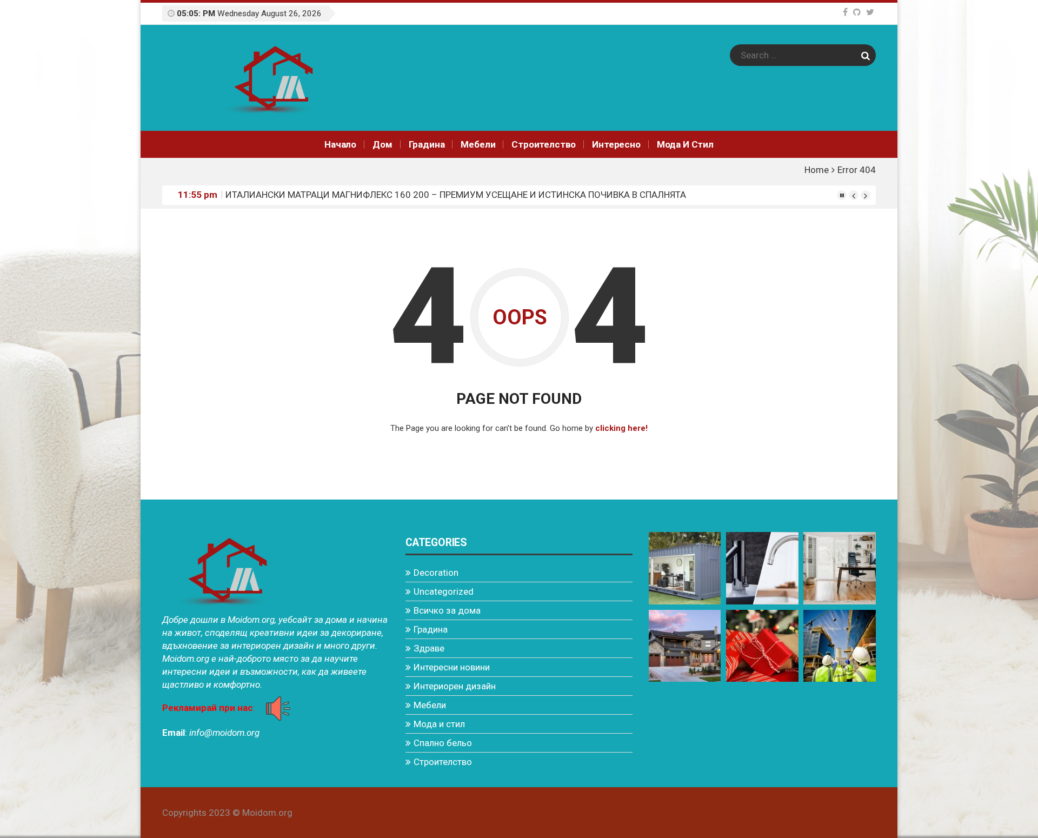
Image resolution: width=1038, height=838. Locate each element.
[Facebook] (845, 12)
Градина (427, 144)
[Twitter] (870, 12)
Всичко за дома (447, 610)
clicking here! (621, 428)
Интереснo (616, 144)
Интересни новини (452, 667)
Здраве (429, 648)
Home (816, 169)
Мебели (478, 144)
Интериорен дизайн (455, 686)
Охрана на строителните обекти (291, 194)
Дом (382, 144)
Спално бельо (443, 742)
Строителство (543, 144)
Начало (340, 144)
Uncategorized (444, 591)
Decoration (436, 572)
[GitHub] (856, 12)
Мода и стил (685, 144)
